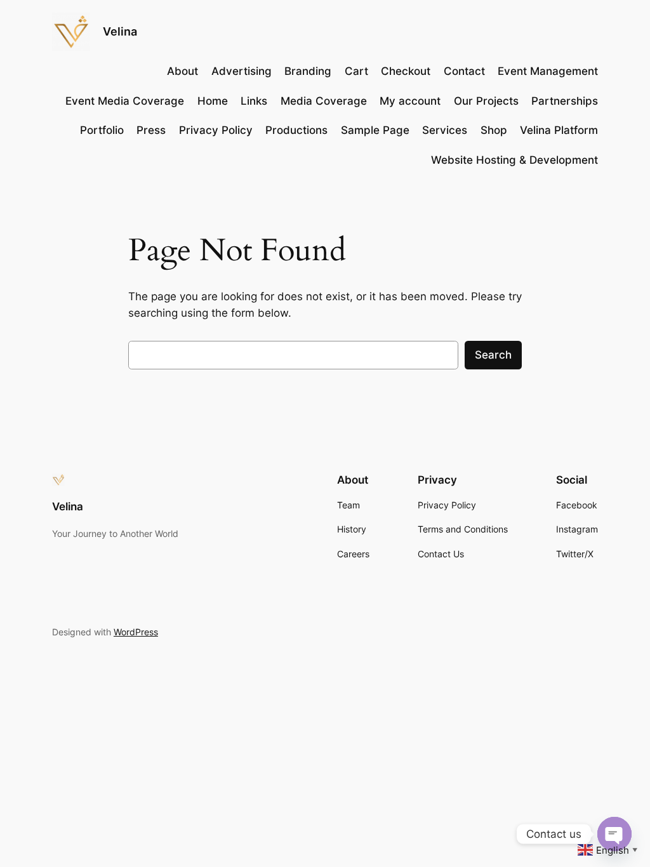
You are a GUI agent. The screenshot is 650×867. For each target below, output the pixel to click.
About (182, 71)
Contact (464, 71)
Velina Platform (559, 130)
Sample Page (375, 130)
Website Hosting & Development (514, 160)
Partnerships (564, 101)
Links (254, 101)
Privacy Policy (216, 130)
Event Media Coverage (124, 101)
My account (410, 101)
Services (444, 130)
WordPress (136, 631)
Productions (296, 130)
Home (212, 101)
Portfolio (102, 130)
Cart (356, 71)
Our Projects (486, 101)
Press (151, 130)
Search (493, 354)
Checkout (405, 71)
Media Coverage (324, 101)
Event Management (548, 71)
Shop (494, 130)
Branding (307, 71)
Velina (120, 31)
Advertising (241, 71)
